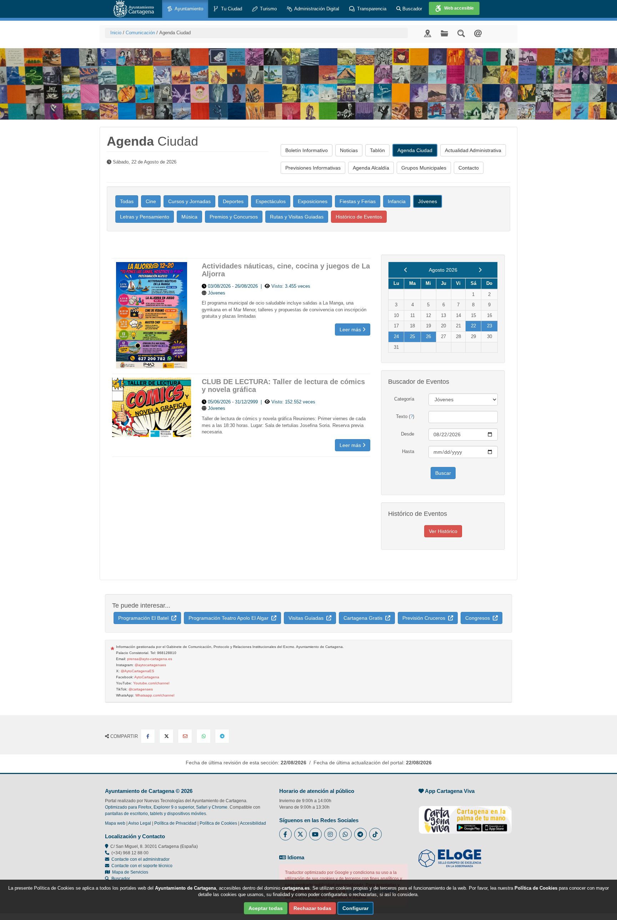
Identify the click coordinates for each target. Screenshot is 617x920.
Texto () (405, 416)
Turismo (268, 8)
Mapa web (115, 823)
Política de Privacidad (175, 823)
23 (489, 325)
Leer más (351, 329)
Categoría (404, 399)
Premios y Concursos (234, 217)
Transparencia (371, 8)
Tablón (377, 150)
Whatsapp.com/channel (154, 695)
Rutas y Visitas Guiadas (296, 217)
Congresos (479, 618)
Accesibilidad (253, 823)
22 (473, 325)
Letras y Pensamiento (144, 217)
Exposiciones (312, 201)
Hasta (408, 451)
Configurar (355, 908)
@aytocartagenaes (150, 665)
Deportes (233, 201)
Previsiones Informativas (313, 168)
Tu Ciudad (231, 8)
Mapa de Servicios (129, 872)
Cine (151, 201)
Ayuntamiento (188, 8)
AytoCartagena (146, 677)
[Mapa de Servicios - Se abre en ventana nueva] (427, 33)
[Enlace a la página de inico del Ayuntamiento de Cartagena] (133, 9)
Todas (127, 201)
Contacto (468, 168)
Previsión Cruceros (425, 618)
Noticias (349, 150)
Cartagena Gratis (364, 618)
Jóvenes (427, 201)
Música (189, 217)
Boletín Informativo (306, 150)
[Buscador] (461, 33)
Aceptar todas (266, 908)
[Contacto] (478, 33)
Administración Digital (316, 8)
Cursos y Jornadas (189, 201)
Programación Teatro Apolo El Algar (230, 618)
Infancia (397, 201)
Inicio (115, 32)
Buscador (411, 8)
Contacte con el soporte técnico (141, 865)
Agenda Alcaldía (371, 168)
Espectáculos (271, 201)
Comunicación (140, 32)
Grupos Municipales (423, 168)
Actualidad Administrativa (473, 150)
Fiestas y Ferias (358, 201)
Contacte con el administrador (140, 859)
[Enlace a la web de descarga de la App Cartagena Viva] (465, 816)
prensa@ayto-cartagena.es (149, 659)
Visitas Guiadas (307, 618)
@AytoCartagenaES (137, 671)
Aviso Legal (139, 823)
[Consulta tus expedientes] (444, 33)
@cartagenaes (141, 689)
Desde (407, 434)
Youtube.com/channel (151, 683)
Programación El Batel (144, 618)
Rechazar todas (312, 908)
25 (412, 336)
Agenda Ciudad (414, 150)
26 (428, 336)
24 (396, 336)
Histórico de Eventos (359, 217)
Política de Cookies (218, 823)
